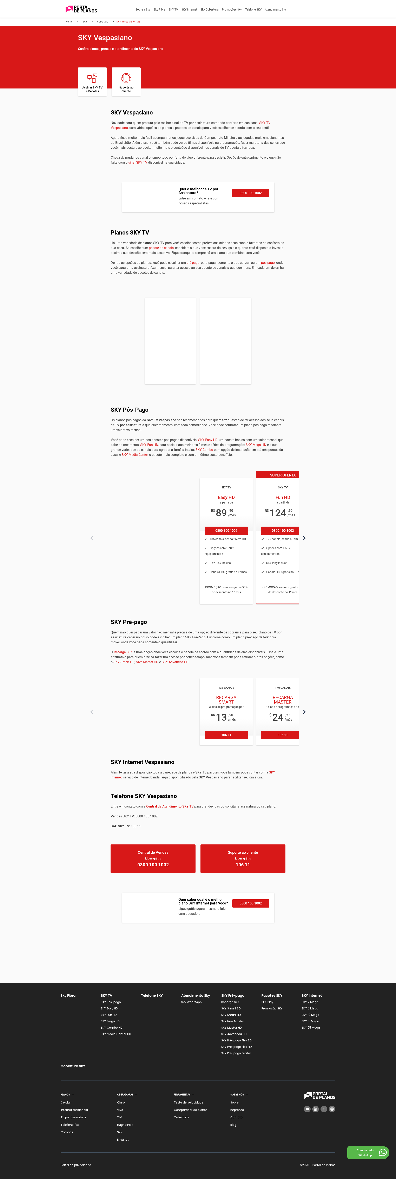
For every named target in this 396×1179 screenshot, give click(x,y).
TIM (119, 1117)
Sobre (234, 1102)
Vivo (120, 1110)
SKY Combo (204, 450)
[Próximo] (304, 538)
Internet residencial (74, 1110)
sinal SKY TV (137, 162)
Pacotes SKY (272, 995)
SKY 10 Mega (310, 1015)
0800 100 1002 (251, 193)
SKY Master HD (147, 662)
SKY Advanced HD (175, 662)
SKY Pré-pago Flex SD (236, 1040)
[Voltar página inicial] (81, 9)
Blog (233, 1125)
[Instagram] (332, 1109)
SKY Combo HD (112, 1028)
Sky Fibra (159, 9)
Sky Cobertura (209, 9)
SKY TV (173, 9)
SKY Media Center (135, 455)
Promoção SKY (272, 1008)
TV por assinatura (73, 1117)
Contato (236, 1117)
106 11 (226, 735)
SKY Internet (189, 9)
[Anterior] (92, 538)
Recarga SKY (123, 652)
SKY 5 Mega (310, 1008)
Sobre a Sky (143, 9)
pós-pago (268, 263)
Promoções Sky (232, 9)
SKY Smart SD (231, 1008)
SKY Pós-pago (111, 1002)
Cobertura (181, 1117)
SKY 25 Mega (311, 1028)
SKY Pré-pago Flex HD (236, 1047)
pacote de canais (161, 248)
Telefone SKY (253, 9)
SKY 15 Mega (310, 1021)
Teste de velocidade (188, 1102)
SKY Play (267, 1002)
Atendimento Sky (275, 9)
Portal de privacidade (76, 1165)
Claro (121, 1102)
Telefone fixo (70, 1125)
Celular (66, 1102)
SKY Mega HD (256, 445)
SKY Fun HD (149, 445)
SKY (119, 1132)
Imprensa (237, 1110)
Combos (67, 1132)
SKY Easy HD (207, 440)
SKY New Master (232, 1021)
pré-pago (193, 263)
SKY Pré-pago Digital (236, 1053)
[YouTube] (307, 1109)
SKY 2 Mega (310, 1002)
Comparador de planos (190, 1110)
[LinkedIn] (315, 1109)
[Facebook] (324, 1109)
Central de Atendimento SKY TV (169, 806)
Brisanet (123, 1140)
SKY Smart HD (123, 662)
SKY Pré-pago (232, 995)
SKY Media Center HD (116, 1034)
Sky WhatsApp (191, 1002)
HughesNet (125, 1125)
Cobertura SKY (73, 1066)
